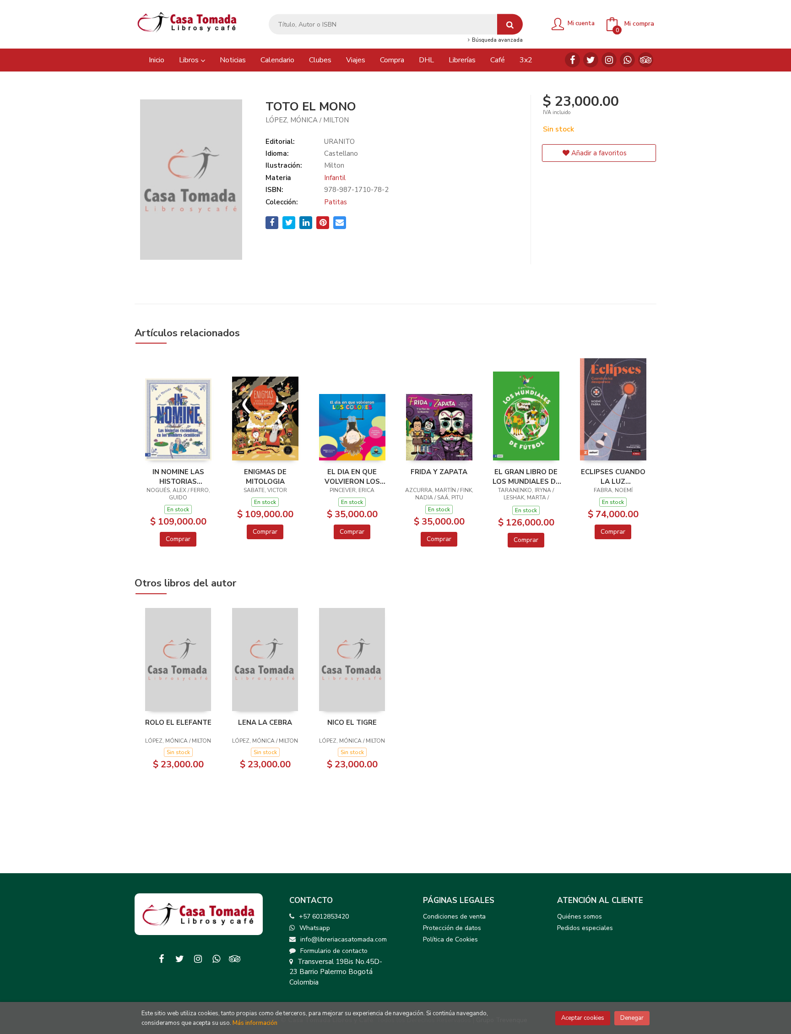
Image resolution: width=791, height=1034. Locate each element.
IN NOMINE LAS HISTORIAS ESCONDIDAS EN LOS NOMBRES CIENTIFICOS (178, 476)
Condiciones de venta (454, 916)
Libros (189, 60)
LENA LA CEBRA (265, 722)
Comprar (178, 539)
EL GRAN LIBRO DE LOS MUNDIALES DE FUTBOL (526, 476)
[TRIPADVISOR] (645, 59)
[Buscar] (510, 24)
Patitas (335, 202)
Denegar (632, 1018)
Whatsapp (314, 928)
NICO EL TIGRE (352, 722)
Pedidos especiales (585, 928)
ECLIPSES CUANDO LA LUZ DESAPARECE (613, 476)
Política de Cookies (450, 939)
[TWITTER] (590, 59)
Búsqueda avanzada (496, 40)
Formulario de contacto (334, 950)
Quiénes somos (579, 916)
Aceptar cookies (582, 1018)
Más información (255, 1023)
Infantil (335, 177)
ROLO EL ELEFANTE (178, 722)
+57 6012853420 (324, 916)
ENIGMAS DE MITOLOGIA (265, 476)
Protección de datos (452, 928)
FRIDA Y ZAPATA (439, 471)
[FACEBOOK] (572, 59)
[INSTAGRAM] (609, 59)
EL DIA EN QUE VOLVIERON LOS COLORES (352, 476)
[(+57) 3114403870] (627, 59)
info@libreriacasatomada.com (343, 939)
